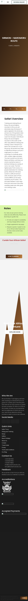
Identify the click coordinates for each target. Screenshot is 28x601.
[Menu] (8, 2)
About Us (4, 440)
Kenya (3, 434)
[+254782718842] (3, 463)
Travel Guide (5, 445)
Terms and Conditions (8, 450)
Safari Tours (5, 429)
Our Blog (4, 452)
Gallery (4, 436)
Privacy (4, 447)
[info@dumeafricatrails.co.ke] (3, 465)
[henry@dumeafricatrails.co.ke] (3, 467)
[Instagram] (8, 421)
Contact (4, 443)
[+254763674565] (3, 461)
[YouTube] (17, 421)
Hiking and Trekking (7, 431)
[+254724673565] (3, 459)
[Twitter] (13, 421)
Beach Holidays (6, 438)
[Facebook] (4, 421)
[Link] (2, 2)
